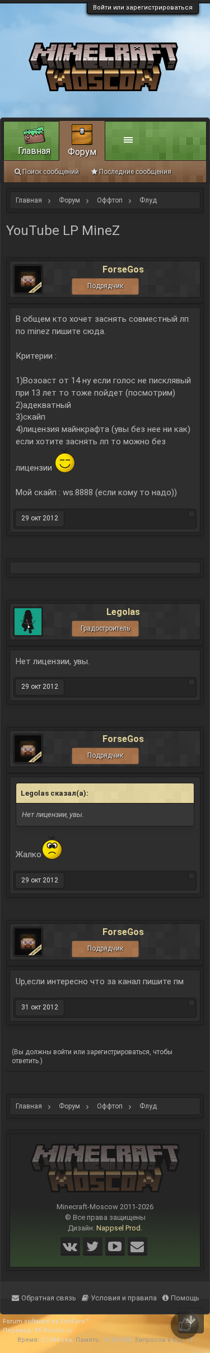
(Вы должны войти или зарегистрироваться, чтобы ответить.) (92, 1056)
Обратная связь (48, 1298)
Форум (82, 152)
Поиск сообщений (50, 172)
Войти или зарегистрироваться (143, 7)
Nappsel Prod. (119, 1228)
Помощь (185, 1298)
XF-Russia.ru (53, 1330)
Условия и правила (124, 1298)
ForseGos (123, 270)
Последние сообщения (135, 172)
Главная (34, 150)
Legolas (123, 612)
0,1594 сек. (57, 1339)
